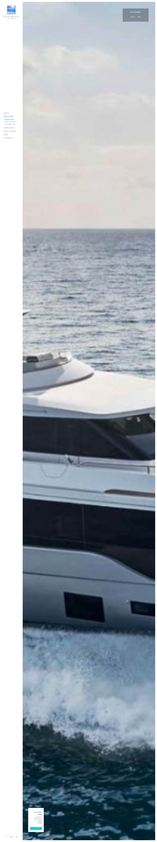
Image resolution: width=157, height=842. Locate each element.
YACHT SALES (9, 116)
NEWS (6, 135)
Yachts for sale (9, 119)
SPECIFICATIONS (38, 818)
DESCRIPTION (38, 817)
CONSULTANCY (9, 128)
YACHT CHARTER (10, 131)
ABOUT (6, 113)
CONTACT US (8, 138)
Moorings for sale (10, 124)
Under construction (11, 122)
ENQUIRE (40, 822)
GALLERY (40, 820)
